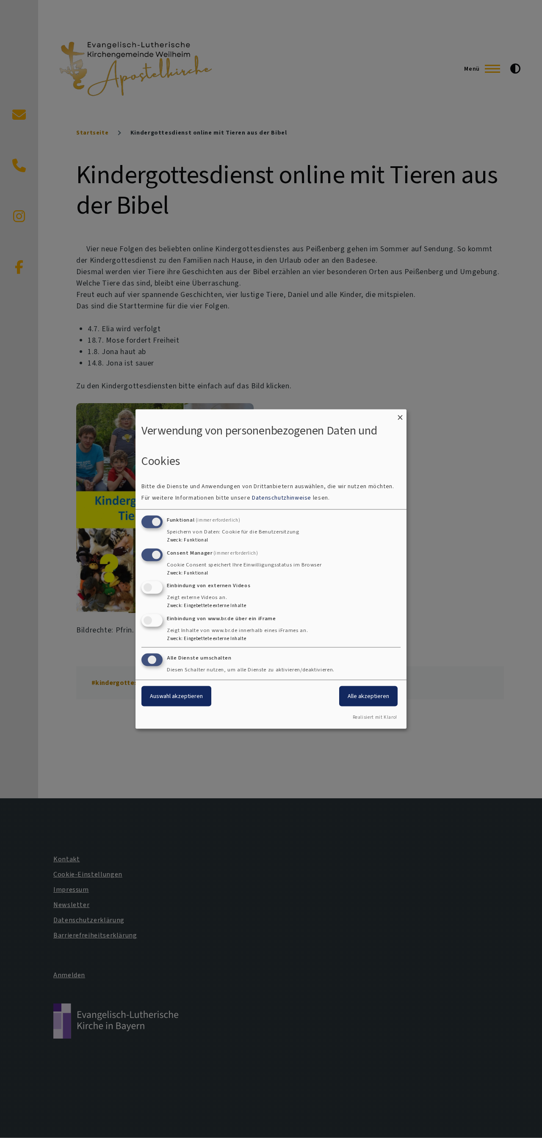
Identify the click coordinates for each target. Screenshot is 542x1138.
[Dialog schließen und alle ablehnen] (400, 415)
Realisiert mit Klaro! (375, 717)
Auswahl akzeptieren (176, 696)
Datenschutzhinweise (281, 497)
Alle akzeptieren (368, 696)
